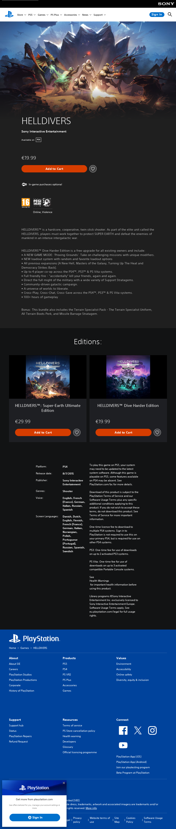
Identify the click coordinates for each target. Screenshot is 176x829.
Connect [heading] (122, 720)
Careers (13, 669)
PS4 (65, 669)
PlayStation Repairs (20, 736)
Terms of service (72, 725)
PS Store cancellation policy (79, 731)
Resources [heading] (70, 720)
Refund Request (18, 741)
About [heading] (13, 658)
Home (12, 648)
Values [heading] (121, 658)
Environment (123, 664)
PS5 (30, 14)
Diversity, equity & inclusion (132, 680)
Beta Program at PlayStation (132, 772)
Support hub (16, 725)
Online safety (124, 674)
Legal (67, 820)
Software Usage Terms (153, 820)
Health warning (72, 736)
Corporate (15, 685)
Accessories (70, 14)
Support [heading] (15, 720)
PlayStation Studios (20, 674)
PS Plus (55, 14)
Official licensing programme (80, 752)
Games (41, 14)
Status (13, 731)
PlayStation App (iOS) (128, 756)
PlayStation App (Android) (131, 762)
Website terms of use (100, 820)
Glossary (68, 747)
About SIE (14, 664)
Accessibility (123, 669)
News (85, 14)
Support (98, 14)
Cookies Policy (130, 820)
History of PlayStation (21, 690)
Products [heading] (69, 658)
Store (20, 14)
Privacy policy (77, 820)
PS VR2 (67, 674)
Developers (69, 741)
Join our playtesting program (133, 767)
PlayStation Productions (23, 680)
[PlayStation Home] (9, 14)
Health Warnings (99, 581)
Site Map (117, 820)
